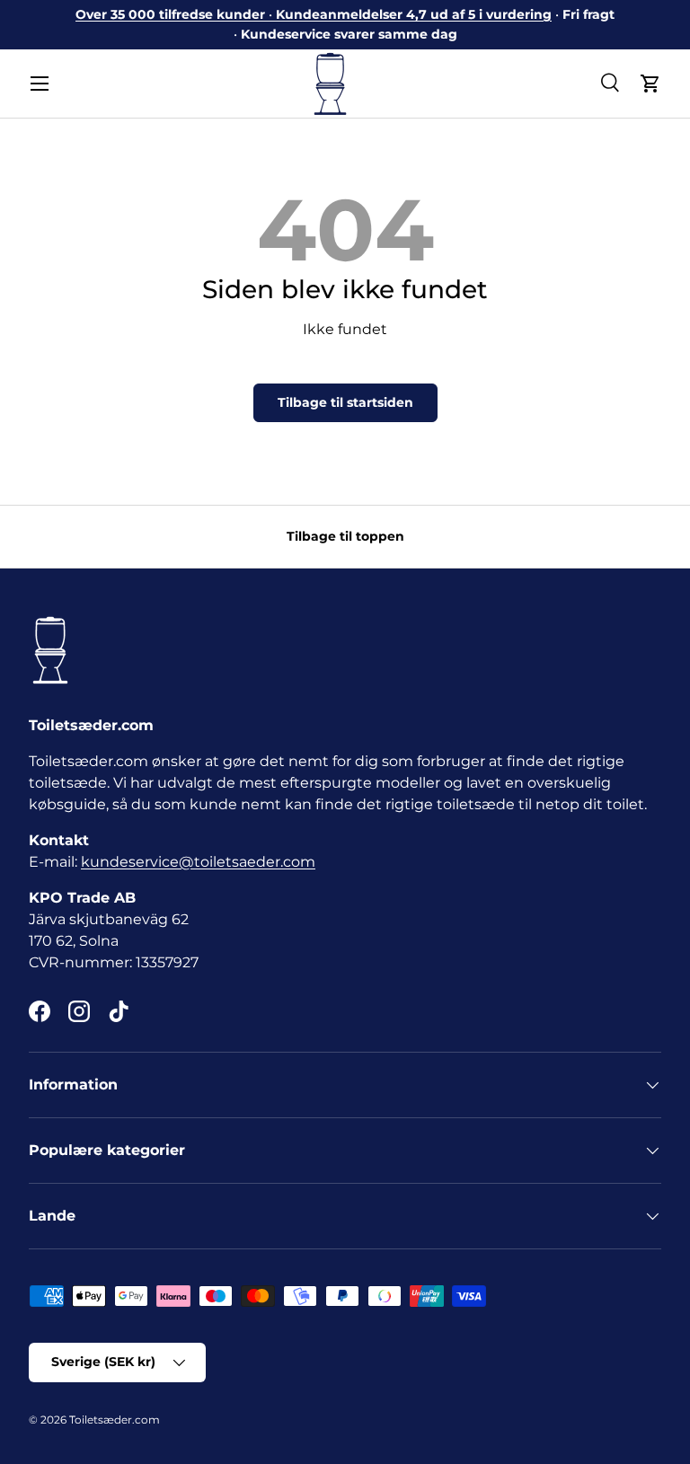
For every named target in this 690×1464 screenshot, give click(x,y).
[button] (650, 83)
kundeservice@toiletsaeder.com (198, 861)
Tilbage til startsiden (345, 402)
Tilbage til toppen (345, 536)
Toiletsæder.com (114, 1419)
